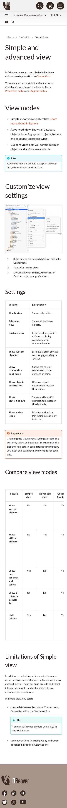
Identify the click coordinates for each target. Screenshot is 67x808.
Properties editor (14, 90)
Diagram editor (38, 90)
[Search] (39, 6)
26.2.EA (54, 15)
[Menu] (60, 6)
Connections (43, 76)
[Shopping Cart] (50, 6)
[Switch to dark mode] (6, 22)
